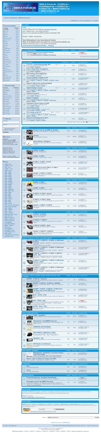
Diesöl (81, 194)
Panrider (82, 283)
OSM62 (6, 29)
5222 (17, 68)
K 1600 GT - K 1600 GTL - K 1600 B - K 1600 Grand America (37, 238)
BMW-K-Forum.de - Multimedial (30, 350)
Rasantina (82, 130)
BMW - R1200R (8, 187)
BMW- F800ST (8, 195)
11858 (17, 36)
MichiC (82, 220)
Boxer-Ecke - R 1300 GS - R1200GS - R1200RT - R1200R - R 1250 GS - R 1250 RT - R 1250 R (41, 276)
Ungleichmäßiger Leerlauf (34, 88)
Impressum (86, 431)
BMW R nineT (8, 227)
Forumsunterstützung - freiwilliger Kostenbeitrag (43, 55)
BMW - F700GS (8, 192)
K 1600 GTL (45, 431)
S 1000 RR (51, 431)
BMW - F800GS (8, 197)
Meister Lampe (8, 38)
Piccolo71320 (8, 77)
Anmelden (95, 20)
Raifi (6, 68)
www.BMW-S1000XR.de (10, 223)
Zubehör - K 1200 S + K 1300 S (38, 120)
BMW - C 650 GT (8, 211)
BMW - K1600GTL (9, 209)
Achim (6, 45)
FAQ (82, 20)
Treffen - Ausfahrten (35, 67)
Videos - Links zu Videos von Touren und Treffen (41, 358)
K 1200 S (26, 431)
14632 (17, 31)
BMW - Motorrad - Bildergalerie (12, 205)
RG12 (81, 98)
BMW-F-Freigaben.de (9, 217)
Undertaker (83, 182)
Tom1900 (7, 110)
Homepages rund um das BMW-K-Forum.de (39, 381)
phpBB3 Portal (66, 422)
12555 (17, 34)
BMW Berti (82, 370)
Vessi (6, 32)
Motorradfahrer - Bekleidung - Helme (44, 332)
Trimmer (7, 64)
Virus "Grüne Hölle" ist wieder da (37, 69)
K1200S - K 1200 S (38, 150)
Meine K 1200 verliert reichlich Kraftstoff (39, 83)
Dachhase (7, 80)
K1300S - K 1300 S (34, 96)
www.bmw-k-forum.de (50, 29)
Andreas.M (7, 52)
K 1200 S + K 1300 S (27, 148)
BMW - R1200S (8, 186)
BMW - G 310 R (8, 233)
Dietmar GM (7, 69)
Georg (6, 31)
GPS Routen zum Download (41, 344)
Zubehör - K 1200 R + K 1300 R (42, 205)
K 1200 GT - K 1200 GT (40, 220)
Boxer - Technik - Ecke (39, 295)
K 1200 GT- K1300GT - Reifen (42, 225)
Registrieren (88, 20)
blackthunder (83, 338)
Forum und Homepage (28, 375)
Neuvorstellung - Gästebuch (41, 141)
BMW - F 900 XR (8, 203)
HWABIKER (7, 78)
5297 (17, 62)
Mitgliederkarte (75, 20)
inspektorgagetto (84, 78)
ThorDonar (7, 103)
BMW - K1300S (8, 173)
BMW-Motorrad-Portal (24, 17)
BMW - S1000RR (8, 181)
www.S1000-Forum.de (9, 230)
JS (5, 73)
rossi (6, 54)
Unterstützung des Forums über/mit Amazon (40, 52)
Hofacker (7, 101)
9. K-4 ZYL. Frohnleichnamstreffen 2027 (38, 64)
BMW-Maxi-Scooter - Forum (11, 214)
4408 (17, 75)
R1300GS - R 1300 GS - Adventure (36, 279)
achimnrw (82, 366)
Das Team (55, 425)
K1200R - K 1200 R (38, 182)
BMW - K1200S (8, 172)
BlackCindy (83, 289)
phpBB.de (57, 429)
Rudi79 (82, 381)
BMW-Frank (83, 83)
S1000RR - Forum (9, 165)
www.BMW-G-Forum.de (10, 231)
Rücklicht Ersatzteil (33, 93)
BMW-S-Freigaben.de (9, 220)
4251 (17, 78)
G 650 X (58, 431)
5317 (17, 61)
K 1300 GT (32, 431)
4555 (17, 73)
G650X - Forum (8, 170)
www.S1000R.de (8, 222)
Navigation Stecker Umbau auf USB (38, 103)
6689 (17, 48)
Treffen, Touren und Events (30, 313)
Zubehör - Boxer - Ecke (40, 306)
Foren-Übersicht (13, 17)
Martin (6, 57)
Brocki (6, 55)
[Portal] (20, 7)
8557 (17, 43)
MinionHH (82, 141)
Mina (6, 92)
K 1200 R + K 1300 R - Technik (42, 193)
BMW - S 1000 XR (9, 183)
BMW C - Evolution (9, 225)
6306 (17, 54)
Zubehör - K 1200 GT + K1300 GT (43, 231)
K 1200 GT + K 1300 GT (27, 212)
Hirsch (6, 34)
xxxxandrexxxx (84, 167)
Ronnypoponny (36, 109)
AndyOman (83, 353)
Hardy (6, 75)
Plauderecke (25, 127)
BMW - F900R (8, 201)
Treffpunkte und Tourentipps (42, 326)
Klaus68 (82, 205)
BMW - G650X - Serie (9, 190)
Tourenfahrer (8, 62)
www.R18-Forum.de (9, 236)
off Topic (36, 135)
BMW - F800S (8, 194)
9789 (17, 41)
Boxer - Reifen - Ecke (39, 300)
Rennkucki (7, 50)
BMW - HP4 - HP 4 (9, 216)
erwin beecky (8, 106)
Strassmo (35, 65)
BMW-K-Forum (8, 164)
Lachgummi (7, 66)
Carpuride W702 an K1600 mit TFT (37, 78)
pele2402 (7, 99)
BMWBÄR (7, 90)
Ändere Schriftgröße (96, 17)
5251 (17, 64)
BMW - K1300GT (8, 179)
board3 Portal (54, 422)
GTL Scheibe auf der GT (33, 112)
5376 (17, 59)
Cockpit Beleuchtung (32, 108)
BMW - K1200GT (8, 178)
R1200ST (63, 431)
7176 (17, 45)
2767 (96, 122)
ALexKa (7, 104)
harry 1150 (7, 39)
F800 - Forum (8, 167)
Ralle (6, 41)
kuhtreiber (7, 59)
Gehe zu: (44, 417)
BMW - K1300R (8, 176)
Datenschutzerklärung (77, 431)
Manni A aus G (8, 97)
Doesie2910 (8, 108)
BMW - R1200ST (8, 184)
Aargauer (82, 240)
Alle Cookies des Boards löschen (67, 425)
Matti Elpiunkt (36, 99)
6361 (17, 52)
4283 (17, 77)
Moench (82, 64)
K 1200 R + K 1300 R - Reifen (42, 199)
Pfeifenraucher (83, 332)
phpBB (45, 428)
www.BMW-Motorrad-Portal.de (11, 234)
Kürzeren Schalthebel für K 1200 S (37, 118)
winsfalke (35, 94)
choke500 (7, 111)
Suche (28, 370)
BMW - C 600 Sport (9, 212)
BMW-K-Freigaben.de (9, 219)
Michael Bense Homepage (10, 206)
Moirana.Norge (36, 113)
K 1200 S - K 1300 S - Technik (37, 86)
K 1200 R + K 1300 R (27, 180)
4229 (17, 80)
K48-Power (35, 79)
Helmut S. (7, 88)
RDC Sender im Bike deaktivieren (36, 73)
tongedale (35, 84)
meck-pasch (7, 113)
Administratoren (31, 397)
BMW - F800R (8, 200)
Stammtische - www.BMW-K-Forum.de (45, 321)
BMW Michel (8, 48)
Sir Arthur (82, 359)
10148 (17, 39)
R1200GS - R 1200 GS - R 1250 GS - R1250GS (46, 283)
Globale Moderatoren (40, 397)
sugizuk (82, 188)
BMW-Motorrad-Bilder (17, 431)
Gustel (34, 89)
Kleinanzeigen (26, 363)
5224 (17, 66)
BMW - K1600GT (8, 208)
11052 (17, 38)
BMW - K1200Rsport (9, 189)
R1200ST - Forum (9, 168)
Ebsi (81, 231)
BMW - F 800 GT (8, 198)
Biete (27, 366)
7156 (17, 46)
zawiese (82, 260)
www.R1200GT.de (8, 228)
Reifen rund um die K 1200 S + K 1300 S (45, 167)
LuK (81, 225)
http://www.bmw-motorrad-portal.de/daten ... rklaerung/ (38, 45)
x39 (34, 119)
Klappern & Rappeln (32, 98)
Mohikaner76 (8, 61)
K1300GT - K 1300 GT (35, 75)
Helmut (6, 43)
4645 (17, 71)
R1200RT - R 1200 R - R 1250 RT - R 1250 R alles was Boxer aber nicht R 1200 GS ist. (47, 289)
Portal (6, 17)
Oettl (6, 46)
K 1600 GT (38, 431)
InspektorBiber (8, 96)
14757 (17, 29)
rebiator (82, 199)
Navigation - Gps (38, 338)
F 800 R (68, 431)
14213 (17, 32)
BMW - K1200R (8, 175)
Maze (6, 36)
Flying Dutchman (9, 71)
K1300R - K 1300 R (38, 188)
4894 (17, 69)
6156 (17, 55)
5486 (17, 57)
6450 (17, 50)
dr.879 (6, 94)
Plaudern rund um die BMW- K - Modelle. (45, 130)
